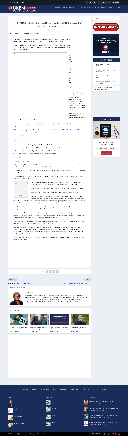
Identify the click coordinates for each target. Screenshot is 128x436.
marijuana (28, 45)
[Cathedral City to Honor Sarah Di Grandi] (86, 402)
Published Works (19, 423)
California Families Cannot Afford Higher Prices (105, 70)
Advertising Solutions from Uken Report (59, 328)
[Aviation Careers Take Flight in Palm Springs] (39, 319)
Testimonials (18, 416)
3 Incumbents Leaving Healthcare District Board (105, 82)
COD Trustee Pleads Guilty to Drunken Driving (18, 328)
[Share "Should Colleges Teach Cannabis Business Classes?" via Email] (54, 271)
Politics (57, 8)
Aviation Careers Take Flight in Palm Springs (39, 328)
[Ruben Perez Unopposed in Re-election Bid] (80, 319)
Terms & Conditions (42, 434)
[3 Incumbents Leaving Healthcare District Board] (86, 423)
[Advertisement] (79, 64)
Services (54, 401)
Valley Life (95, 8)
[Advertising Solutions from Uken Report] (59, 319)
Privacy (32, 434)
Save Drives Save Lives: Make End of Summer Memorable (105, 88)
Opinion (111, 8)
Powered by (96, 434)
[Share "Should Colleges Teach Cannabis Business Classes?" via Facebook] (47, 271)
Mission (16, 409)
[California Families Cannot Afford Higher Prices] (86, 409)
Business (87, 8)
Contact (54, 408)
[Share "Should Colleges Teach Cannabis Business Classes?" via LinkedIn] (50, 271)
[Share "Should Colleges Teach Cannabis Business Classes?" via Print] (57, 271)
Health (65, 8)
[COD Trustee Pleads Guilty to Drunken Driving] (19, 319)
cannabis (72, 170)
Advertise (54, 422)
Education (72, 8)
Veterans (104, 8)
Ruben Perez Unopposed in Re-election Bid (79, 328)
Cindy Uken (45, 26)
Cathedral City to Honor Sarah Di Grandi (105, 64)
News (80, 8)
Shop (118, 8)
